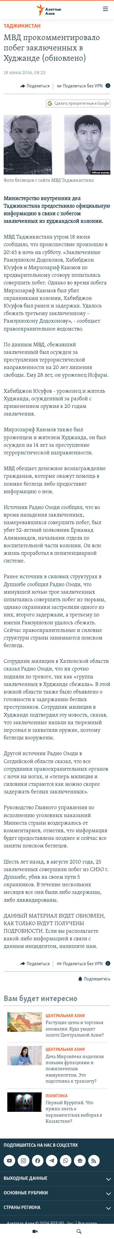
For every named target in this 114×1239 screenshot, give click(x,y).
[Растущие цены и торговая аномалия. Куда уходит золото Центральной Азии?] (24, 1022)
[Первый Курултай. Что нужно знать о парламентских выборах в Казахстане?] (24, 1102)
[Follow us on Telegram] (51, 1160)
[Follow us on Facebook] (37, 1160)
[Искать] (79, 1231)
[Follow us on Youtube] (9, 1160)
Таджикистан (22, 26)
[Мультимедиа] (35, 1231)
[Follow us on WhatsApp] (65, 1160)
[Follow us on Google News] (79, 1160)
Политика (56, 1096)
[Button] (35, 86)
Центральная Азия (65, 1016)
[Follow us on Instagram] (23, 1160)
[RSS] (94, 1160)
